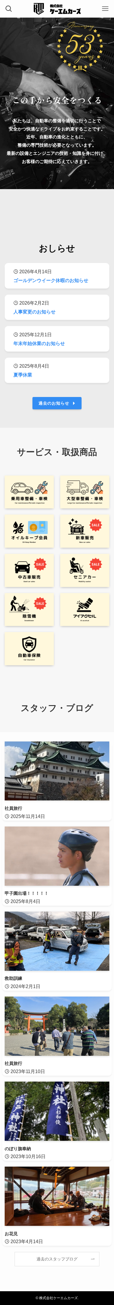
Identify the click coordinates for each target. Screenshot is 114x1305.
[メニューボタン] (105, 9)
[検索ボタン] (9, 9)
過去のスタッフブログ (57, 1259)
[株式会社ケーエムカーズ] (57, 9)
